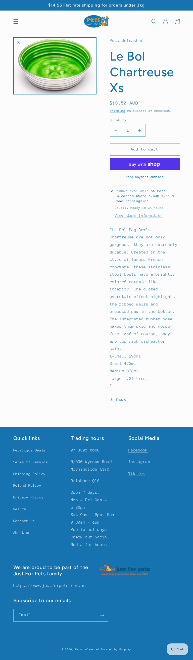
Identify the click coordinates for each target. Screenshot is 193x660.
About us (22, 533)
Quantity (118, 120)
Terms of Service (30, 462)
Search (19, 509)
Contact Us (24, 521)
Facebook (138, 450)
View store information (139, 216)
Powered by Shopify (116, 649)
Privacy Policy (28, 497)
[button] (16, 21)
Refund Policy (27, 485)
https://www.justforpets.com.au (49, 585)
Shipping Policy (29, 474)
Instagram (139, 462)
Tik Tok (136, 473)
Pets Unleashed (88, 649)
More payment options (145, 177)
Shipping (117, 111)
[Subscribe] (102, 615)
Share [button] (121, 399)
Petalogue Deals (29, 450)
